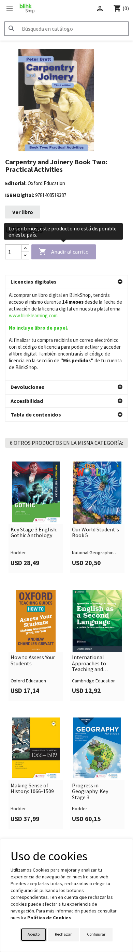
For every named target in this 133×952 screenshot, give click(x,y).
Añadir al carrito (64, 251)
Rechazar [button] (63, 934)
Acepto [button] (34, 934)
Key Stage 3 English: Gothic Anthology (34, 533)
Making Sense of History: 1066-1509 (32, 789)
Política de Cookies (49, 918)
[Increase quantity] (25, 248)
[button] (66, 282)
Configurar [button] (96, 934)
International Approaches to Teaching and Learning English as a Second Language (96, 663)
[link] (35, 517)
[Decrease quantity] (25, 255)
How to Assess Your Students (33, 660)
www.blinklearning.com (33, 315)
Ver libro (22, 212)
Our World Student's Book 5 (95, 533)
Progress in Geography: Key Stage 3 (90, 792)
